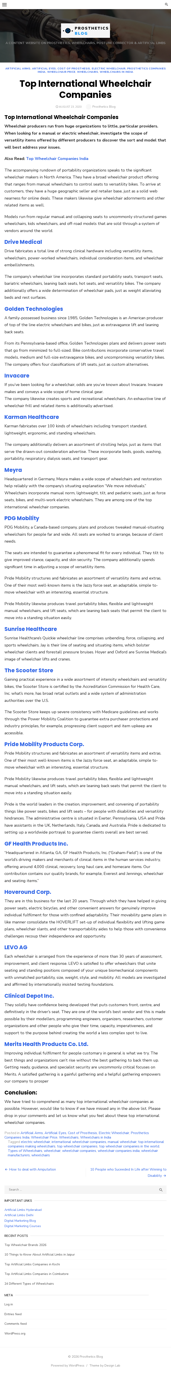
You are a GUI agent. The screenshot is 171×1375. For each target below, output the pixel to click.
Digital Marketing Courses (22, 1226)
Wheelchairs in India (116, 72)
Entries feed (13, 1314)
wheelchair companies (79, 1150)
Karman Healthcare (31, 417)
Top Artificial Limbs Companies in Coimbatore (36, 1274)
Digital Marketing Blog (20, 1221)
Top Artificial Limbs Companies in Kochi (32, 1264)
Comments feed (15, 1324)
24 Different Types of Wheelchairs (29, 1284)
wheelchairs (40, 1155)
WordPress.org (14, 1333)
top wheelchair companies (77, 1146)
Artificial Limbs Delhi (18, 1215)
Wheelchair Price (61, 72)
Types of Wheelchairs (25, 1150)
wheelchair (52, 1150)
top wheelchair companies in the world (129, 1146)
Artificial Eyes (44, 68)
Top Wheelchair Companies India (57, 158)
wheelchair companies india (119, 1150)
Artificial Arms (18, 68)
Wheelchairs (87, 72)
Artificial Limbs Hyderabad (23, 1210)
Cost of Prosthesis (73, 68)
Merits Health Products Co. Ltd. (46, 1044)
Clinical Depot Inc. (29, 995)
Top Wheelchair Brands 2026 (25, 1245)
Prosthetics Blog (104, 107)
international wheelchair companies (79, 1141)
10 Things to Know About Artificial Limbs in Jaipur (39, 1254)
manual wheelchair (122, 1141)
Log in (8, 1304)
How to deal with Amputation (32, 1169)
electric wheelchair (35, 1141)
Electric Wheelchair (108, 68)
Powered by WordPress (67, 1365)
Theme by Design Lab (104, 1365)
